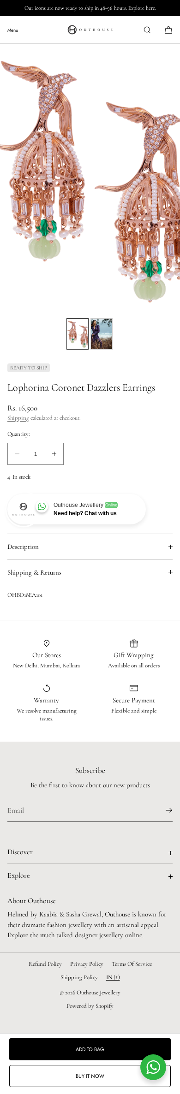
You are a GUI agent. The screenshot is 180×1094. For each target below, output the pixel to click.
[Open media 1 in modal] (90, 179)
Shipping (18, 418)
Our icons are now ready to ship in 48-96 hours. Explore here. (90, 8)
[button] (147, 29)
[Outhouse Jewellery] (90, 30)
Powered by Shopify (90, 1006)
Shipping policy (79, 977)
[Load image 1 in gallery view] (77, 334)
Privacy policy (86, 964)
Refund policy (45, 964)
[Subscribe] (161, 810)
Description (23, 546)
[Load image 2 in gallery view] (101, 334)
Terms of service (132, 964)
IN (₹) (113, 977)
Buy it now (90, 1076)
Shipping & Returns (34, 572)
